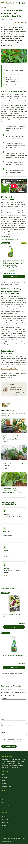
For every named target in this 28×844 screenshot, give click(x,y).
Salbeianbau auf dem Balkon (9, 369)
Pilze (3, 803)
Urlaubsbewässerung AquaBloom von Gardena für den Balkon (11, 437)
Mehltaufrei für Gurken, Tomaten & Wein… (13, 656)
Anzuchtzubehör (6, 797)
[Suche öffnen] (16, 2)
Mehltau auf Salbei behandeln (14, 74)
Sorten (5, 551)
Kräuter (4, 7)
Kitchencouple (6, 819)
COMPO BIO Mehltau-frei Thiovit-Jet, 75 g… (13, 615)
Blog (3, 774)
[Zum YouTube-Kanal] (25, 22)
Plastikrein (4, 825)
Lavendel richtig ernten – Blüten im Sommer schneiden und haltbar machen (14, 464)
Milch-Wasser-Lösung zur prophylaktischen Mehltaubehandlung (13, 79)
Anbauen (6, 531)
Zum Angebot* (14, 276)
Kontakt (19, 394)
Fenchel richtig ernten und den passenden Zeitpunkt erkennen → (20, 405)
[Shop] (22, 2)
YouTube (4, 816)
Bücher (4, 809)
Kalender (6, 514)
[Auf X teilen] (18, 22)
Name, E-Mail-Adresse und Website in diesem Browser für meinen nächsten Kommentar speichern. (13, 741)
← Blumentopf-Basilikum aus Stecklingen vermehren (6, 405)
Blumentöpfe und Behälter (9, 800)
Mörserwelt (5, 822)
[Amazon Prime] (12, 273)
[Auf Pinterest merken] (22, 22)
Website (3, 732)
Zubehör (6, 568)
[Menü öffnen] (26, 2)
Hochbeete (5, 794)
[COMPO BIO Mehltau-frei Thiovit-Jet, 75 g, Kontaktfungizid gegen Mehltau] (14, 603)
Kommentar (4, 698)
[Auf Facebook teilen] (12, 22)
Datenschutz (4, 836)
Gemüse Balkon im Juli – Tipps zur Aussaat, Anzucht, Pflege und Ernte (12, 491)
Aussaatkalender (6, 786)
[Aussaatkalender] (19, 2)
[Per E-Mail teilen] (15, 22)
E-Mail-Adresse (5, 725)
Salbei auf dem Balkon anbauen (15, 85)
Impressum (19, 832)
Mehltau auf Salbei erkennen (14, 70)
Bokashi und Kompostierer (9, 806)
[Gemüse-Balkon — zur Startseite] (7, 2)
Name (3, 719)
